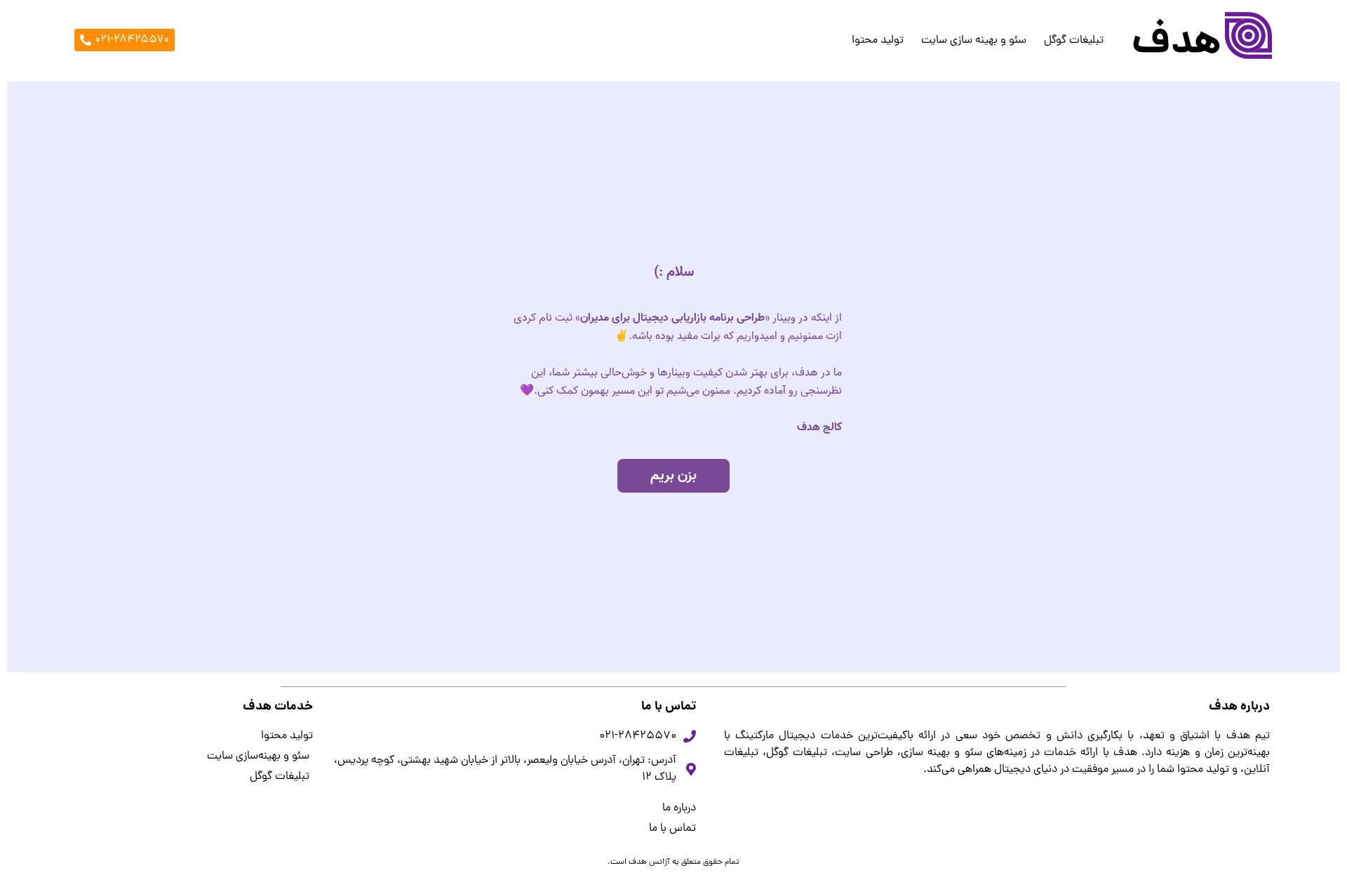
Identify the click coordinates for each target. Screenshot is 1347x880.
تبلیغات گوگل (1074, 40)
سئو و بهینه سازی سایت (973, 40)
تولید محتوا (878, 40)
